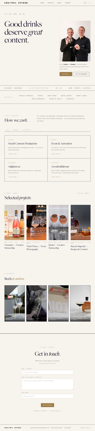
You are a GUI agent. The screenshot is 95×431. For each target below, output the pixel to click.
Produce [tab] (16, 130)
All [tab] (7, 130)
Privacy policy (85, 427)
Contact (68, 3)
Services (51, 3)
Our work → (66, 74)
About (59, 3)
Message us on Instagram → (41, 410)
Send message (47, 405)
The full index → (84, 193)
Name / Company (27, 368)
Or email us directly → (55, 410)
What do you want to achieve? (32, 377)
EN (85, 3)
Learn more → (13, 154)
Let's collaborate (81, 74)
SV (90, 3)
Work (42, 3)
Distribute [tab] (27, 130)
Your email (25, 392)
